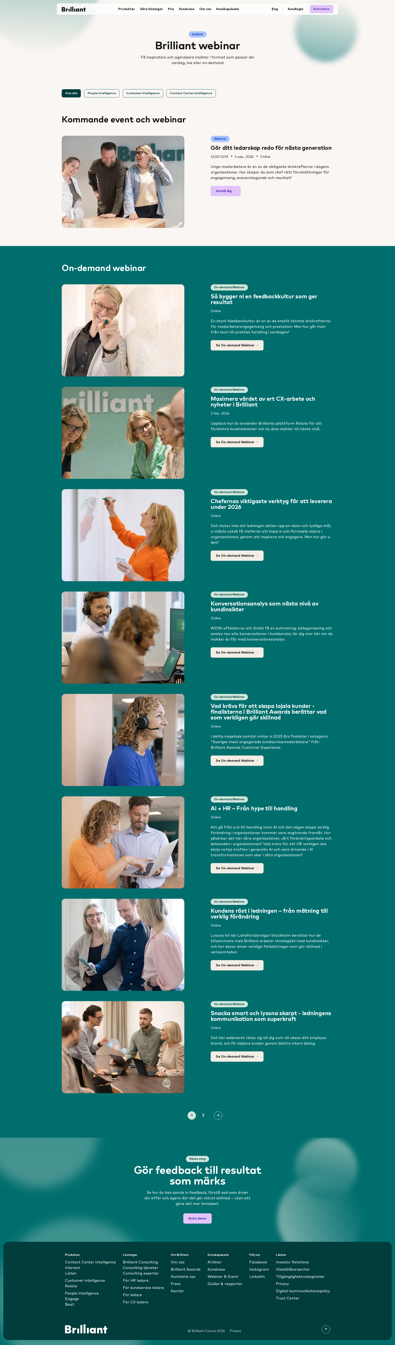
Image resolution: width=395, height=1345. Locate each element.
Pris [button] (171, 9)
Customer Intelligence (143, 93)
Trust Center (287, 1298)
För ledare (132, 1295)
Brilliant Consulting (140, 1262)
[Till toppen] (326, 1329)
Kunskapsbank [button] (227, 9)
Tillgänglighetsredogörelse (300, 1277)
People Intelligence (102, 93)
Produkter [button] (126, 9)
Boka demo (321, 9)
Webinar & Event (223, 1277)
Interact (72, 1268)
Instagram (259, 1269)
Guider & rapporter (225, 1284)
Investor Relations (292, 1262)
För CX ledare (135, 1302)
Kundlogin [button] (295, 9)
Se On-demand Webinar (235, 345)
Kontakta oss (183, 1277)
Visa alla (71, 93)
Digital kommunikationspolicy (303, 1291)
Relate (71, 1286)
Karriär (177, 1291)
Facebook (258, 1262)
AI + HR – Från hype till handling (254, 809)
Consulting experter (141, 1273)
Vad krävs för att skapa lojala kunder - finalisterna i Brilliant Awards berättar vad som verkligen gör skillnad (268, 712)
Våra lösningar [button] (151, 9)
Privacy (282, 1284)
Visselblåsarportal (292, 1269)
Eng (275, 9)
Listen (70, 1273)
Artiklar (215, 1262)
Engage (72, 1299)
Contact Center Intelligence (191, 93)
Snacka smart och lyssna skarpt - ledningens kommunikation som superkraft (271, 1016)
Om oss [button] (205, 9)
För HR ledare (136, 1281)
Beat (69, 1304)
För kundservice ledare (143, 1288)
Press (176, 1284)
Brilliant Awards (186, 1269)
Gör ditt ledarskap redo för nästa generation (271, 148)
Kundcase (186, 9)
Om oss (178, 1262)
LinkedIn (257, 1277)
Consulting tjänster (140, 1268)
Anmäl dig (224, 191)
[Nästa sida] (218, 1115)
